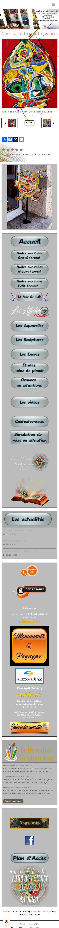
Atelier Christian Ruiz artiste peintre (19, 911)
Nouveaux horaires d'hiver (17, 530)
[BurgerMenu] (53, 4)
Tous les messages (13, 801)
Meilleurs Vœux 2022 (14, 540)
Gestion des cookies (29, 924)
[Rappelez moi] (29, 571)
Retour (29, 123)
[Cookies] (6, 921)
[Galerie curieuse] (29, 728)
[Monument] (29, 646)
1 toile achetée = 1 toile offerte (20, 551)
